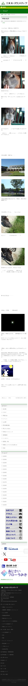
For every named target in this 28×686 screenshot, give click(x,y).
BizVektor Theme (16, 680)
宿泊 (3, 635)
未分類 (4, 409)
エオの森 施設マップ (6, 632)
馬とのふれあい (7, 428)
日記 (4, 448)
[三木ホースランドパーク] (14, 3)
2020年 (5, 472)
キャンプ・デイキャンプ (7, 640)
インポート (5, 438)
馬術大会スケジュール (7, 618)
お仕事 (4, 422)
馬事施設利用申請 (6, 615)
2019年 (5, 475)
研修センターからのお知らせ (10, 444)
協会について (5, 671)
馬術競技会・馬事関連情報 (7, 651)
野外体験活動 (6, 425)
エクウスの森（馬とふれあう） (8, 604)
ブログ (3, 22)
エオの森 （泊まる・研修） (8, 629)
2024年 (5, 459)
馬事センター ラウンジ (7, 626)
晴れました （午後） (6, 397)
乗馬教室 (5, 435)
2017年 (5, 482)
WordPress (9, 680)
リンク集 (4, 668)
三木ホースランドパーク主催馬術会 (9, 621)
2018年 (5, 478)
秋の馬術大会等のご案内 (21, 397)
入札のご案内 (5, 674)
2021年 (5, 469)
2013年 (5, 495)
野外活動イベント (6, 643)
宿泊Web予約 (5, 649)
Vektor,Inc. (24, 680)
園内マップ (4, 660)
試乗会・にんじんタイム (7, 607)
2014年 (5, 491)
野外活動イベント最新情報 (7, 654)
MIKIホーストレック (8, 431)
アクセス (4, 665)
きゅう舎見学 (5, 612)
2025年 (5, 456)
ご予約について (5, 646)
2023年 (5, 462)
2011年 (4, 501)
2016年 (5, 485)
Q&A (3, 663)
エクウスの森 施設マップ (7, 623)
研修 (3, 637)
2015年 (5, 488)
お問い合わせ (5, 657)
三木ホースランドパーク (12, 679)
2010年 (5, 504)
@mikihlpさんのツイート (7, 579)
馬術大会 (5, 415)
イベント (5, 418)
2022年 (5, 466)
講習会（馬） (6, 441)
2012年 (5, 498)
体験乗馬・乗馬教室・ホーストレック (10, 609)
